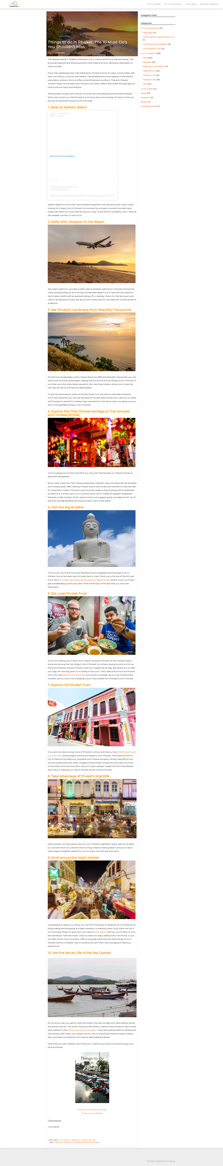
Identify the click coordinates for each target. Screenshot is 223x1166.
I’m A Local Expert (173, 4)
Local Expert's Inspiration (155, 44)
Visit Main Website (209, 4)
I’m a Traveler (154, 4)
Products (145, 97)
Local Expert (100, 932)
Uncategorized (148, 106)
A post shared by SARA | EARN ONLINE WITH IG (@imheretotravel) (77, 196)
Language (148, 32)
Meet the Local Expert (154, 66)
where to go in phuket (90, 1142)
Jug (50, 52)
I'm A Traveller (64, 1140)
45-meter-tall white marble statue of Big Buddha (84, 580)
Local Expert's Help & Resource (158, 37)
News (143, 93)
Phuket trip (58, 1142)
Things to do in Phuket (72, 1142)
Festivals (147, 62)
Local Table (191, 4)
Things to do (86, 1140)
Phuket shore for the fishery (82, 1030)
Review (144, 102)
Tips (93, 1140)
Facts (145, 57)
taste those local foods (74, 675)
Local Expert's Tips (152, 48)
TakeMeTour (75, 1140)
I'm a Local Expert (150, 28)
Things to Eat (149, 79)
